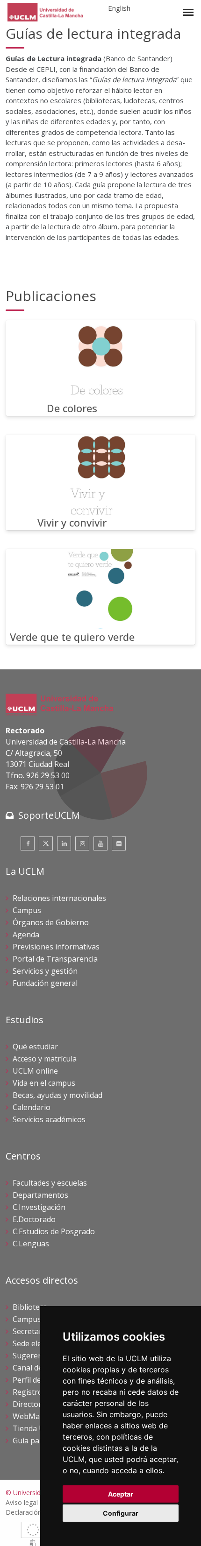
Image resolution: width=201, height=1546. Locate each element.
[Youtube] (100, 843)
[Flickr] (119, 843)
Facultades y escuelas (50, 1183)
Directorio (30, 1404)
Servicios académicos (49, 1119)
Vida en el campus (44, 1083)
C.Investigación (39, 1207)
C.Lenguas (31, 1243)
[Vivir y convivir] (100, 482)
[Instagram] (82, 843)
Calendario (31, 1107)
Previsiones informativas (56, 947)
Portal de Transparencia (55, 959)
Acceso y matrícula (45, 1059)
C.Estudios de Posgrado (54, 1231)
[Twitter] (46, 843)
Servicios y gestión (45, 971)
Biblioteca (30, 1307)
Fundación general (45, 983)
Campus (27, 910)
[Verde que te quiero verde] (100, 597)
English (119, 8)
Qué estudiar (35, 1046)
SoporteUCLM (49, 815)
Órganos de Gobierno (51, 922)
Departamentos (40, 1195)
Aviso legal (22, 1502)
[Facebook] (28, 843)
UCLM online (35, 1071)
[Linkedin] (64, 843)
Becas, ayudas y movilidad (57, 1095)
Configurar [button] (120, 1513)
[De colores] (100, 368)
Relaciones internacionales (59, 898)
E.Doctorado (34, 1219)
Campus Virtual (39, 1319)
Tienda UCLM (36, 1428)
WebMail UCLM (40, 1416)
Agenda (26, 934)
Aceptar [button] (120, 1494)
